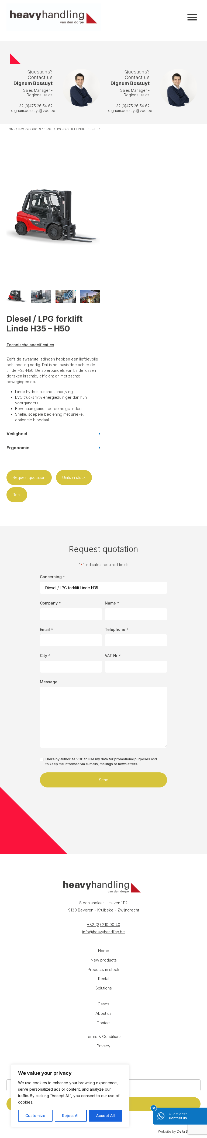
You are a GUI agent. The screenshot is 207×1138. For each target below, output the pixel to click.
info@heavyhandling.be (103, 931)
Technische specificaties (30, 344)
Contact (103, 1022)
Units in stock (73, 477)
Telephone (116, 629)
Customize (35, 1115)
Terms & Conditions (104, 1036)
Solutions (103, 988)
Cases (103, 1003)
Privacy (103, 1045)
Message (48, 682)
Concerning (52, 576)
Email (46, 629)
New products (29, 129)
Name (112, 603)
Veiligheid (16, 433)
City (45, 655)
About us (103, 1013)
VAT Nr (112, 655)
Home (10, 129)
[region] (70, 1095)
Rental (103, 978)
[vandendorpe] (53, 17)
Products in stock (103, 969)
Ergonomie (17, 447)
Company (50, 603)
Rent (17, 494)
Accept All (105, 1115)
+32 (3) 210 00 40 (103, 924)
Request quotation (29, 477)
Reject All (71, 1115)
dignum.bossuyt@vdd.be (33, 110)
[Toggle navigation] (192, 17)
